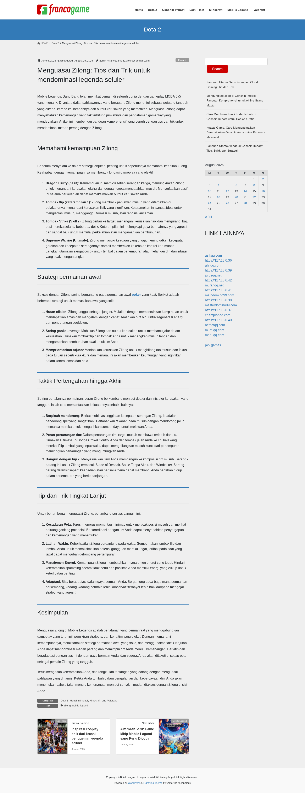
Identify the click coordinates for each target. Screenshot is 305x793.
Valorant (112, 700)
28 (245, 203)
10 (209, 191)
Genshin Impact (79, 700)
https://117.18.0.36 (218, 260)
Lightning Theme (152, 783)
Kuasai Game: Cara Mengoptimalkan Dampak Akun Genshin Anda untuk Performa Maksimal (235, 132)
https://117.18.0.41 (218, 290)
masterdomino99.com (221, 305)
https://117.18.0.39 (218, 270)
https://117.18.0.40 (218, 320)
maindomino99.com (219, 295)
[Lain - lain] (52, 734)
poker (136, 294)
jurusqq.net (213, 275)
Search (217, 69)
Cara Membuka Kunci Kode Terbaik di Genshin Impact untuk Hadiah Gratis (231, 116)
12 (227, 191)
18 (218, 197)
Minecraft (95, 700)
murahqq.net (214, 285)
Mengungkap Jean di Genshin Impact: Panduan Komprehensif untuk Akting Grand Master (234, 100)
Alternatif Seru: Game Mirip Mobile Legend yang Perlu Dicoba (137, 733)
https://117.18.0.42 (218, 280)
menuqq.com (214, 335)
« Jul (208, 217)
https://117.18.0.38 (218, 300)
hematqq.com (215, 325)
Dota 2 (182, 60)
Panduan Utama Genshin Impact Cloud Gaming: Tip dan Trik (232, 85)
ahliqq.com (213, 265)
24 (209, 203)
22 (254, 197)
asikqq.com (213, 255)
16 (263, 191)
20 (236, 197)
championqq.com (217, 315)
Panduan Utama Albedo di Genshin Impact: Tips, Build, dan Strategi (234, 148)
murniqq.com (214, 330)
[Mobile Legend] (174, 734)
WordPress (134, 783)
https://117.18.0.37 (218, 310)
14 (245, 191)
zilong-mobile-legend (76, 705)
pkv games (213, 345)
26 (227, 203)
